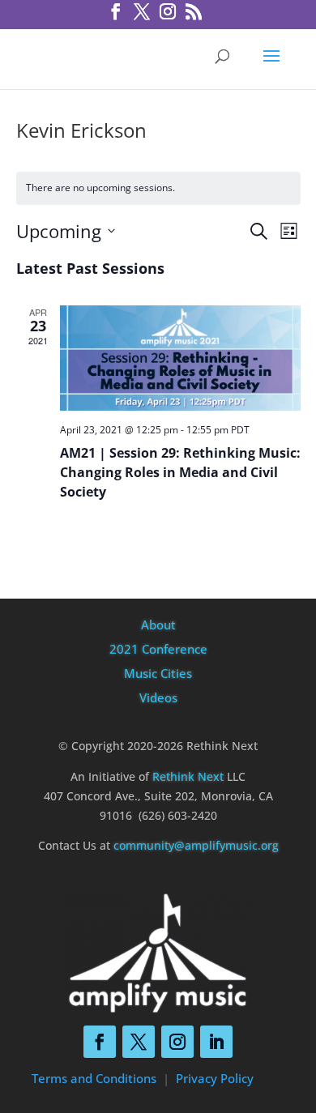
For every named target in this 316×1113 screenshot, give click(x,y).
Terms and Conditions (94, 1078)
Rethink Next (188, 776)
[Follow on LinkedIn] (216, 1042)
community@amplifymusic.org (196, 845)
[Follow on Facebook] (99, 1042)
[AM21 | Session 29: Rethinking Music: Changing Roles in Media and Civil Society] (180, 358)
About (158, 624)
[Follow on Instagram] (177, 1042)
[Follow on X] (138, 1042)
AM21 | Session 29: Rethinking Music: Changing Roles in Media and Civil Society (180, 472)
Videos (158, 697)
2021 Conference (158, 649)
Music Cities (158, 673)
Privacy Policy (215, 1078)
